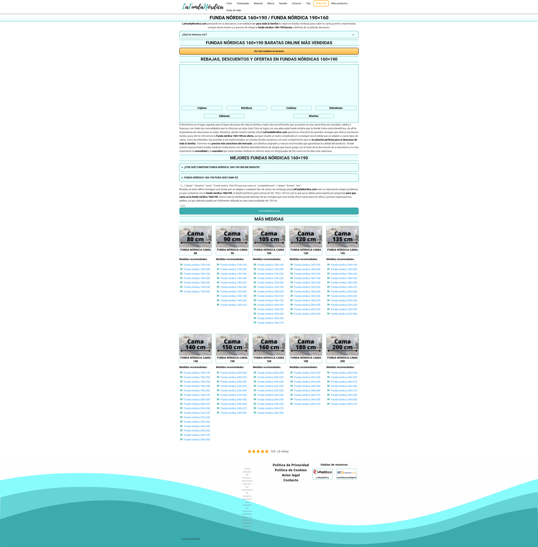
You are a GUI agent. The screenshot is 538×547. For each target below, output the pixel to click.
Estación (296, 3)
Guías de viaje (233, 10)
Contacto (290, 480)
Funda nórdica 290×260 (344, 399)
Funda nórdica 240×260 (197, 430)
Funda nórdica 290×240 (344, 395)
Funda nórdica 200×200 (307, 304)
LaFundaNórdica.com (269, 211)
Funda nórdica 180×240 (270, 313)
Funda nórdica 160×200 (234, 300)
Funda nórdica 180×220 (270, 309)
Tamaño (283, 3)
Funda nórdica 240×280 (197, 439)
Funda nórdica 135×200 (197, 269)
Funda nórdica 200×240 (307, 313)
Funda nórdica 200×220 (307, 309)
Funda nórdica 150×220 (197, 282)
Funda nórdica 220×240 (344, 309)
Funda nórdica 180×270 (270, 322)
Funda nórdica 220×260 (344, 313)
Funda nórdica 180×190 (270, 300)
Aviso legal (291, 475)
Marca (270, 3)
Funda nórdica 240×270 (197, 435)
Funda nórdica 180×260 (270, 318)
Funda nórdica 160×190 (234, 296)
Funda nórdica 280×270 (307, 403)
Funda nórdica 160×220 (234, 304)
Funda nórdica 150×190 (197, 273)
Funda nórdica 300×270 (344, 403)
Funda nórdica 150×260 (197, 291)
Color (229, 3)
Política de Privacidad (291, 465)
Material (258, 3)
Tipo (308, 3)
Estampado (243, 3)
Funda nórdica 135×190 (197, 264)
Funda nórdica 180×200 (270, 304)
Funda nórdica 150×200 (197, 278)
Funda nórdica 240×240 (197, 426)
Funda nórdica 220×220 (344, 304)
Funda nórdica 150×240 (197, 287)
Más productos (339, 3)
